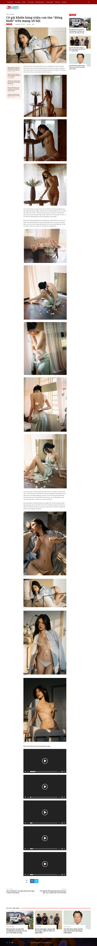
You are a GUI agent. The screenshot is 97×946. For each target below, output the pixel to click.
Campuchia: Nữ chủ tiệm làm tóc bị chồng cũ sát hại (14, 95)
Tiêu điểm (12, 14)
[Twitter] (36, 881)
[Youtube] (12, 942)
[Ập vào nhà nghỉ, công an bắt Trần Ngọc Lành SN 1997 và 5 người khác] (80, 42)
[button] (89, 2)
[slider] (44, 771)
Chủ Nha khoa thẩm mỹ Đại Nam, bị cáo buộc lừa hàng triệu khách (14, 82)
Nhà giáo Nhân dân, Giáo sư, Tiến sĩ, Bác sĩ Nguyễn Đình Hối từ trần (13, 89)
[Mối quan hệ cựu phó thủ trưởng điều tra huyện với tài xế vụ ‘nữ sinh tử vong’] (80, 24)
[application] (44, 761)
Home (7, 14)
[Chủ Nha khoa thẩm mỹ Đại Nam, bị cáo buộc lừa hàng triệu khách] (80, 60)
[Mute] (62, 771)
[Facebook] (32, 881)
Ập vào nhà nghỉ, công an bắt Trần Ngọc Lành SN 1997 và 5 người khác (14, 75)
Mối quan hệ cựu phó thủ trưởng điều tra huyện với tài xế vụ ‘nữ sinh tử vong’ (14, 69)
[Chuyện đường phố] (48, 8)
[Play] (25, 771)
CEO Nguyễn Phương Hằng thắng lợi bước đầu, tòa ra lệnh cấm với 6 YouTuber (53, 892)
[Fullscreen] (64, 771)
